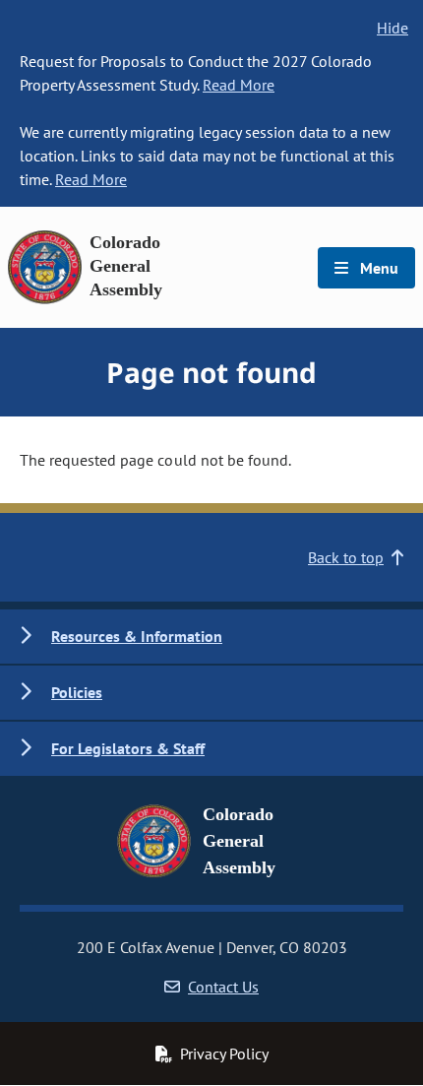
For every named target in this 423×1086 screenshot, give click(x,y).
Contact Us (223, 986)
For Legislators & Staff (128, 748)
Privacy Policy (224, 1053)
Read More (238, 85)
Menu (377, 268)
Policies (76, 692)
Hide (392, 27)
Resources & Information (136, 636)
